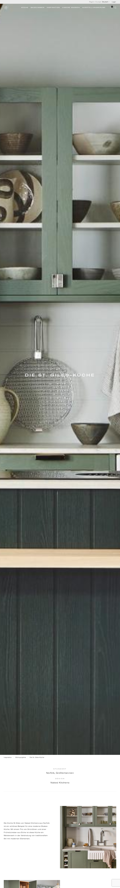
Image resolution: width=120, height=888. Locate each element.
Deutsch (105, 2)
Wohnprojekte (20, 757)
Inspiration (53, 7)
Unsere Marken (71, 7)
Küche (24, 7)
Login (114, 2)
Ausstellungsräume (94, 7)
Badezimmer (37, 7)
